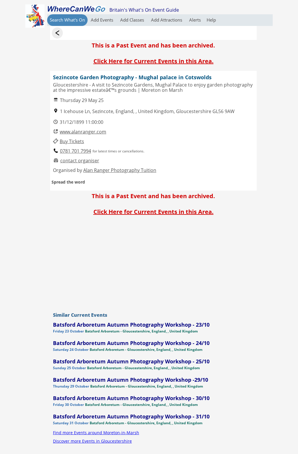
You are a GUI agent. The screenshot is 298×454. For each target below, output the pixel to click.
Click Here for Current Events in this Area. (153, 61)
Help (211, 20)
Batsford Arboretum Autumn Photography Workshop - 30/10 (131, 398)
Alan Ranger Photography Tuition (119, 170)
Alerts (195, 20)
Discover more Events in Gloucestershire (92, 441)
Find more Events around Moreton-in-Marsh (96, 432)
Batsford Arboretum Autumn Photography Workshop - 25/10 (131, 361)
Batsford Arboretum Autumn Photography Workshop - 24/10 (131, 342)
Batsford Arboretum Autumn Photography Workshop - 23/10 (131, 324)
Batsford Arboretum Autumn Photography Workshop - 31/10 (131, 416)
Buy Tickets (72, 141)
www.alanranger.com (83, 132)
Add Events (102, 20)
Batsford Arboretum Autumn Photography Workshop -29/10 (130, 379)
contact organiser (79, 161)
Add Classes (132, 20)
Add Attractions (167, 20)
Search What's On (67, 20)
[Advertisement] (153, 262)
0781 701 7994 (75, 151)
